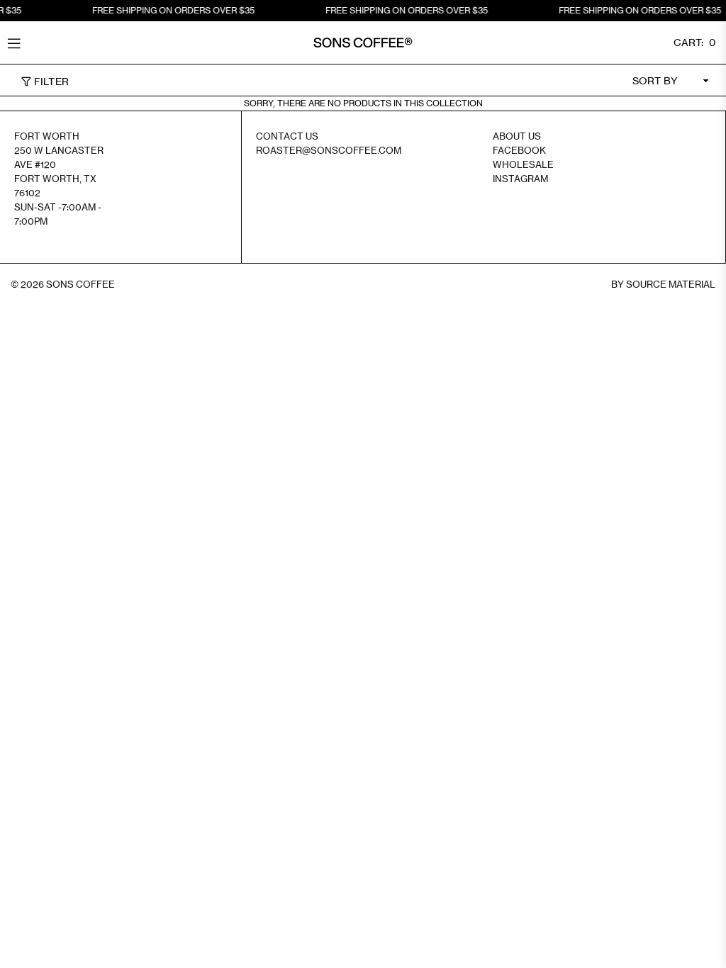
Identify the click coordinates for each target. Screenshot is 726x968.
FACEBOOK (519, 150)
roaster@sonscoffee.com (328, 150)
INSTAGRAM (520, 178)
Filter (49, 81)
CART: (694, 42)
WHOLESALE (523, 164)
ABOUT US (517, 136)
